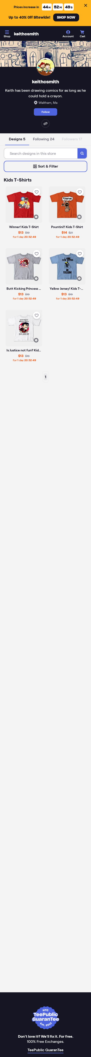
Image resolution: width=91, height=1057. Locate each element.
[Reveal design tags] (36, 217)
